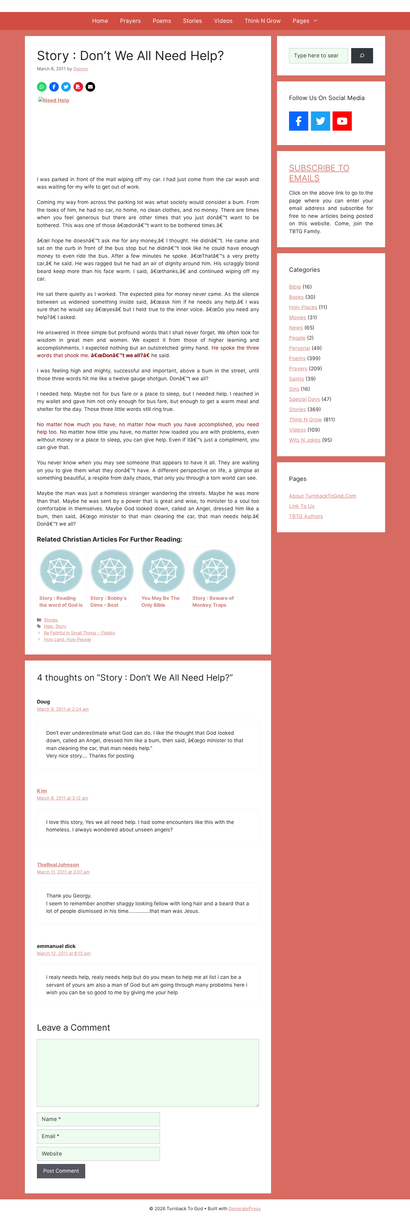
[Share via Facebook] (54, 87)
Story (61, 626)
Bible (295, 287)
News (296, 328)
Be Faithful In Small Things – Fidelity (79, 632)
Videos (223, 20)
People (297, 338)
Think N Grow (263, 20)
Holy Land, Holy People (67, 639)
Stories (192, 20)
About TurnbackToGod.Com (322, 496)
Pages (301, 20)
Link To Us (302, 506)
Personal (299, 348)
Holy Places (303, 307)
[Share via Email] (90, 87)
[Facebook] (298, 121)
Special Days (304, 399)
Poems (162, 20)
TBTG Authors (306, 516)
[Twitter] (320, 121)
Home (100, 20)
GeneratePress (245, 1208)
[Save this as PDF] (78, 87)
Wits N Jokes (305, 440)
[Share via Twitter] (66, 87)
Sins (294, 389)
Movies (297, 317)
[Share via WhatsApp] (42, 87)
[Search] (362, 55)
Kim (42, 791)
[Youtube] (342, 121)
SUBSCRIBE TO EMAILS (319, 173)
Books (296, 297)
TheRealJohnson (58, 865)
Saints (296, 379)
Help (48, 626)
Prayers (130, 20)
